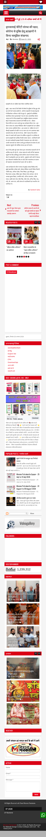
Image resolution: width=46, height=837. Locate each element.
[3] (22, 268)
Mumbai (15, 39)
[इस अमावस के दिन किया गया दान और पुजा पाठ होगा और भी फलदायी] (23, 725)
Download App (13, 374)
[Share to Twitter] (16, 228)
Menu (5, 2)
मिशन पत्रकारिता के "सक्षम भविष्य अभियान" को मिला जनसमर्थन (14, 250)
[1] (17, 268)
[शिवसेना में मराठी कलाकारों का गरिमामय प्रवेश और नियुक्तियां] (23, 603)
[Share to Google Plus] (19, 228)
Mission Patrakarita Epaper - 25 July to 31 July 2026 (27, 487)
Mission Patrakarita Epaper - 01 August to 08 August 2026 (27, 499)
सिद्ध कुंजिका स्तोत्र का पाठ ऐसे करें (18, 685)
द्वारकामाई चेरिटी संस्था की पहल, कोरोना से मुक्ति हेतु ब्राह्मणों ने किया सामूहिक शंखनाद (22, 31)
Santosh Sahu (35, 190)
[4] (24, 268)
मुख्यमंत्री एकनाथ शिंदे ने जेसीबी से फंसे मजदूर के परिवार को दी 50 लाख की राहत (23, 653)
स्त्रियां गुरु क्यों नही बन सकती (17, 708)
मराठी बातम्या (11, 368)
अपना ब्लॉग (11, 377)
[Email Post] (7, 197)
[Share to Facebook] (14, 228)
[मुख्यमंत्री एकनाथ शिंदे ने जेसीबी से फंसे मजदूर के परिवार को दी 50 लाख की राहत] (23, 648)
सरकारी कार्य (11, 383)
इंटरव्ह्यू (10, 362)
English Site (12, 365)
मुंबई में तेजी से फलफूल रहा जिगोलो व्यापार (27, 471)
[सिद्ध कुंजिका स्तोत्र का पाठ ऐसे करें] (23, 680)
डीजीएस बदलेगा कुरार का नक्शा (26, 509)
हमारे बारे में (11, 380)
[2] (20, 268)
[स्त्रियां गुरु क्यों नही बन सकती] (23, 702)
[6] (28, 268)
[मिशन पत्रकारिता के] (14, 235)
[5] (26, 268)
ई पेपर (9, 371)
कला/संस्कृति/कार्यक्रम (14, 360)
